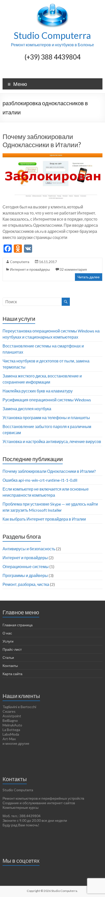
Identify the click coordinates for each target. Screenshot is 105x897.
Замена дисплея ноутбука (27, 408)
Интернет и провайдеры (30, 269)
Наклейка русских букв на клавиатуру (38, 390)
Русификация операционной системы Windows (47, 399)
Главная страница (18, 625)
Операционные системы (26, 566)
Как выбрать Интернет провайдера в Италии (44, 518)
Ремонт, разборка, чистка (26, 584)
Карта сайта (12, 674)
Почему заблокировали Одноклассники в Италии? (42, 140)
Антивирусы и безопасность (29, 548)
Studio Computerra (52, 35)
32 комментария (73, 269)
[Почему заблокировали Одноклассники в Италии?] (52, 155)
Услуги (8, 641)
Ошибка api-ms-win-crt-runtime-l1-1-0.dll (40, 480)
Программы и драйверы (25, 575)
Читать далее (88, 277)
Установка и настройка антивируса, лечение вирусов (52, 441)
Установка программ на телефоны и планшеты (46, 417)
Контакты (10, 665)
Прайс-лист (12, 649)
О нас (7, 633)
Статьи (8, 657)
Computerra (19, 262)
